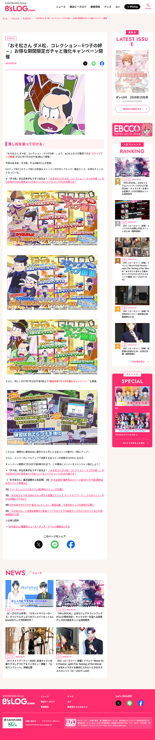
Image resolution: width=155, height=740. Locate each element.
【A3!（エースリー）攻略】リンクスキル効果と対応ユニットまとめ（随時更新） (135, 228)
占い (117, 6)
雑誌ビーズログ (78, 6)
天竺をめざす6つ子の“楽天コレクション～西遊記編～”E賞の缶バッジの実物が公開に (51, 504)
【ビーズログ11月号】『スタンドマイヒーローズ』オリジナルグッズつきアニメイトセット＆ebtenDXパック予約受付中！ (29, 617)
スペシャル (15, 18)
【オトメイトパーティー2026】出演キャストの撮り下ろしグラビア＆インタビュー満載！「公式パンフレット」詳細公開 (28, 664)
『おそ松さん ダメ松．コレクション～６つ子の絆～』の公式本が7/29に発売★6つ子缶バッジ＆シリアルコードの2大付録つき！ (54, 180)
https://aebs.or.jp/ (119, 725)
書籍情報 (95, 6)
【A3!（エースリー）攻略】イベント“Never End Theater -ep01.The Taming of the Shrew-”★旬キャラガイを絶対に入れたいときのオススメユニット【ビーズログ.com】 (80, 665)
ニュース (61, 6)
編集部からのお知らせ (77, 706)
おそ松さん (27, 18)
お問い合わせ (30, 721)
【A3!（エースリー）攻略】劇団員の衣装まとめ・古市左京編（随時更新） (135, 351)
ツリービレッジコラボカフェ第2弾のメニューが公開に (36, 489)
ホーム (5, 18)
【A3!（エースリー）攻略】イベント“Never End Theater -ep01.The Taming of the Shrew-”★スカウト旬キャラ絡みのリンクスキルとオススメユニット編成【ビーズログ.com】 (135, 271)
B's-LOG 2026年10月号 (132, 97)
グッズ (107, 6)
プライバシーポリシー (51, 721)
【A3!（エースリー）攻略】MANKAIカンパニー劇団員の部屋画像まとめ (135, 314)
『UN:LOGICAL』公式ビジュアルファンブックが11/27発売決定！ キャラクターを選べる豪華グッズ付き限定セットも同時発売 (79, 617)
